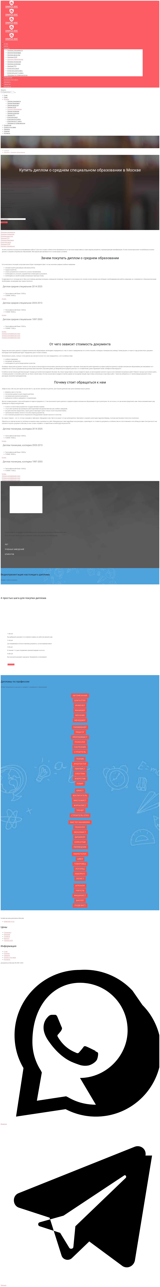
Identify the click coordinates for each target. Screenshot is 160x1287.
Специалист (7, 932)
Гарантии (7, 84)
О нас (6, 44)
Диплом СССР (12, 57)
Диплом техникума (14, 62)
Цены (6, 46)
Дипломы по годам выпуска (17, 75)
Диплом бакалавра (14, 53)
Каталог (7, 48)
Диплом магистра (13, 55)
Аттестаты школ (13, 68)
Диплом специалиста (15, 50)
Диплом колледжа (14, 64)
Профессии (8, 77)
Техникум (7, 936)
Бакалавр (7, 934)
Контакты (7, 86)
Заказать (7, 82)
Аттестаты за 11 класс (15, 73)
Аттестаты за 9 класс (15, 71)
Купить (4, 299)
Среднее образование (15, 59)
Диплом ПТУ (11, 66)
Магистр (6, 938)
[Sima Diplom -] (11, 16)
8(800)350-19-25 (9, 921)
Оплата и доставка (11, 80)
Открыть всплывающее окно (11, 333)
